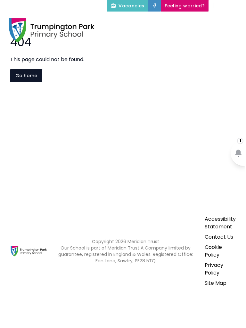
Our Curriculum (141, 36)
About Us (157, 20)
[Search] (222, 6)
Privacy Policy (214, 268)
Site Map (215, 283)
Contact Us (219, 237)
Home (126, 20)
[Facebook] (154, 6)
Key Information (211, 20)
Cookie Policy (213, 250)
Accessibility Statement (220, 222)
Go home (26, 75)
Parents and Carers (207, 36)
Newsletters (186, 51)
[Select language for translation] (236, 6)
